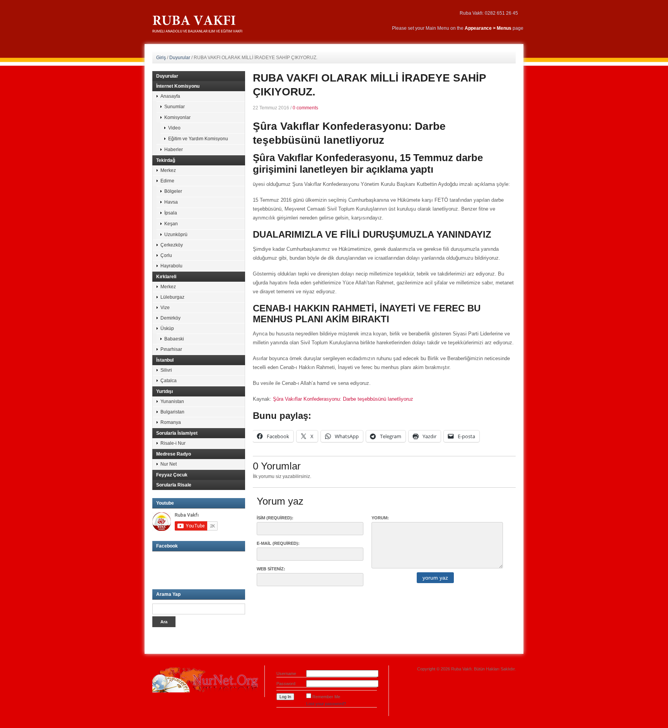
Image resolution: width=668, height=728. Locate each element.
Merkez (168, 170)
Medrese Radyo (173, 454)
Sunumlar (174, 106)
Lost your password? (326, 703)
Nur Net (168, 464)
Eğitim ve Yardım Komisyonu (198, 138)
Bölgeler (173, 191)
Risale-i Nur (173, 443)
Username (286, 673)
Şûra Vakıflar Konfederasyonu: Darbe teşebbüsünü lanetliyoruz (343, 399)
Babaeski (174, 339)
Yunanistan (172, 401)
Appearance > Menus (488, 28)
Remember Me (326, 696)
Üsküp (167, 328)
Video (174, 128)
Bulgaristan (172, 412)
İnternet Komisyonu (177, 86)
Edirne (167, 181)
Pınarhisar (171, 349)
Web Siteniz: (271, 568)
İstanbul (165, 360)
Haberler (173, 149)
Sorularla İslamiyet (177, 433)
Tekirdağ (165, 160)
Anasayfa (170, 96)
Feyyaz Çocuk (171, 475)
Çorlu (166, 255)
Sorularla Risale (173, 485)
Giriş (161, 57)
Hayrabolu (171, 266)
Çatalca (168, 380)
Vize (165, 307)
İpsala (170, 213)
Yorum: (380, 517)
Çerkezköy (171, 245)
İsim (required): (275, 517)
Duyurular (179, 57)
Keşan (171, 223)
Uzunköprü (175, 234)
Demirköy (170, 318)
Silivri (166, 370)
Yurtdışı (164, 391)
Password (285, 683)
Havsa (171, 202)
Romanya (170, 422)
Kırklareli (166, 276)
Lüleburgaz (172, 297)
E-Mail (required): (278, 543)
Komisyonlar (177, 117)
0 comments (305, 108)
